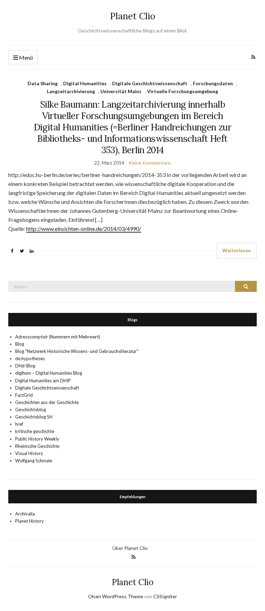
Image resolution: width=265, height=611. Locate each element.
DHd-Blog (25, 365)
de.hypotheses (30, 358)
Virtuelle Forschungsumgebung (182, 91)
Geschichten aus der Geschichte (47, 402)
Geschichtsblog (30, 409)
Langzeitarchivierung (71, 91)
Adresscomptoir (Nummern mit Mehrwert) (57, 336)
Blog (19, 344)
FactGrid (24, 395)
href (19, 424)
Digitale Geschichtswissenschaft (149, 83)
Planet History (29, 521)
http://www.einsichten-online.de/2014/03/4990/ (83, 228)
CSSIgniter (165, 596)
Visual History (29, 453)
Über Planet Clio (130, 548)
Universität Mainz (120, 91)
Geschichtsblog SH (33, 417)
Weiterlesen (236, 250)
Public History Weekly (37, 439)
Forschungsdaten (213, 83)
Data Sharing (43, 83)
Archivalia (25, 513)
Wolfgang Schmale (33, 460)
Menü (25, 57)
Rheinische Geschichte (37, 446)
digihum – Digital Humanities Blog (48, 373)
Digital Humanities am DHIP (43, 380)
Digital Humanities (85, 83)
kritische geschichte (34, 431)
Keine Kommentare (150, 163)
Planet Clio (132, 16)
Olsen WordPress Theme (115, 596)
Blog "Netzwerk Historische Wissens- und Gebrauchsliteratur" (76, 351)
